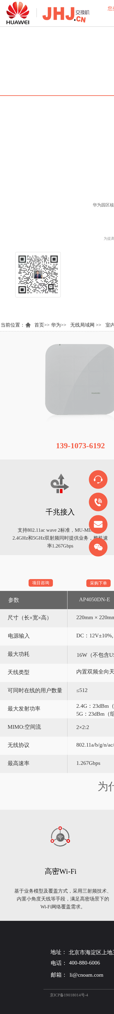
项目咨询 (40, 583)
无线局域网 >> (85, 324)
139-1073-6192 (80, 445)
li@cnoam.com (86, 975)
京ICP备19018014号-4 (69, 995)
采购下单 (98, 583)
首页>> (42, 324)
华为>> (58, 324)
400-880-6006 (84, 963)
